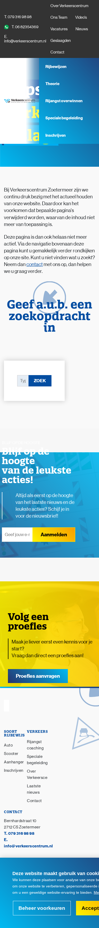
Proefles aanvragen (38, 676)
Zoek (40, 380)
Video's (81, 17)
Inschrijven (55, 135)
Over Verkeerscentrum (69, 5)
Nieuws (82, 29)
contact (34, 264)
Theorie (52, 83)
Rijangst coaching (35, 744)
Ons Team (58, 17)
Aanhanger (14, 762)
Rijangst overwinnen (64, 101)
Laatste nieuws (34, 789)
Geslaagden (60, 40)
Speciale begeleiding (64, 118)
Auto (8, 745)
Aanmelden (54, 535)
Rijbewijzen (56, 66)
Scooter (11, 753)
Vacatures (59, 29)
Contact (57, 52)
